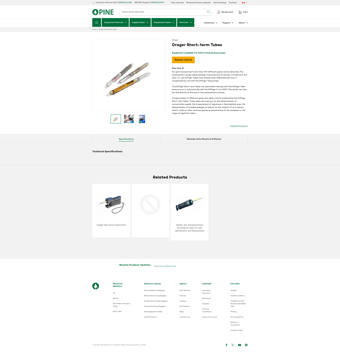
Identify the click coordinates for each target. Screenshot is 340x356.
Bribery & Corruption (235, 323)
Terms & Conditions (206, 310)
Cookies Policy (236, 330)
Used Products (150, 317)
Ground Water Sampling (154, 290)
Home (94, 29)
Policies (183, 296)
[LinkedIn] (246, 345)
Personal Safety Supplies (155, 306)
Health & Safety (237, 296)
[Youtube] (239, 345)
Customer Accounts (206, 291)
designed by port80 (137, 345)
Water (115, 298)
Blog (181, 312)
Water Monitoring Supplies (155, 296)
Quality (233, 290)
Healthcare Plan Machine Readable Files (238, 304)
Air (114, 293)
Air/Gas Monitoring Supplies (156, 301)
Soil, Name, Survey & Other (121, 304)
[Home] (96, 22)
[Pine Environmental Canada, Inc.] (103, 12)
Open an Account (209, 317)
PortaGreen (185, 306)
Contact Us (185, 317)
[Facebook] (226, 345)
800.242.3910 (157, 2)
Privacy (233, 312)
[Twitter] (232, 345)
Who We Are (185, 290)
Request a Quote (183, 60)
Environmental (236, 317)
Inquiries (205, 304)
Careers (183, 301)
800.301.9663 (125, 2)
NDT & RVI (117, 311)
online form (170, 266)
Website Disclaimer (239, 126)
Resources (206, 298)
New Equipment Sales (153, 312)
